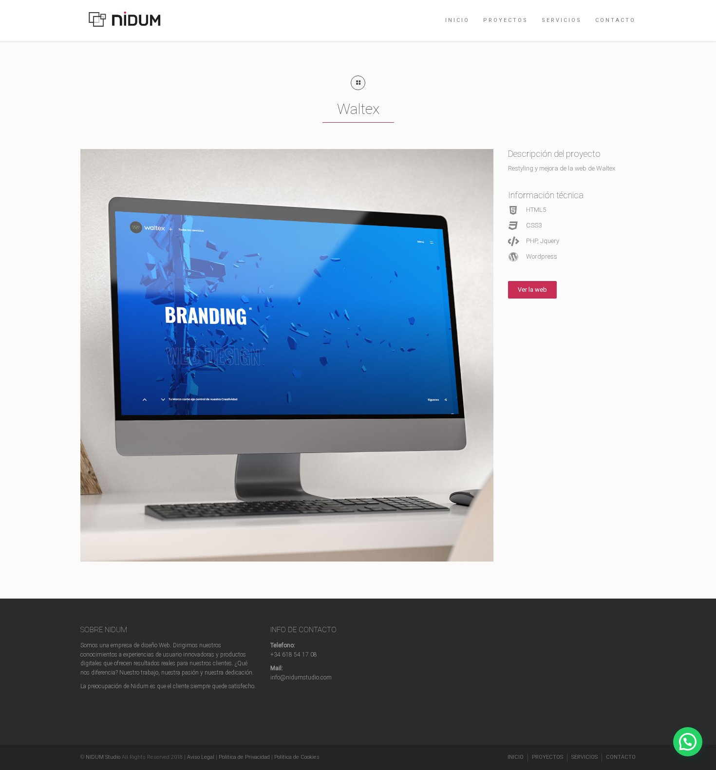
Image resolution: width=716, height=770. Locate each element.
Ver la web (532, 289)
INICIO (457, 20)
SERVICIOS (562, 20)
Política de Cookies (297, 757)
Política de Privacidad (244, 757)
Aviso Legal (200, 757)
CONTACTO (615, 20)
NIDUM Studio (103, 757)
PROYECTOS (505, 20)
